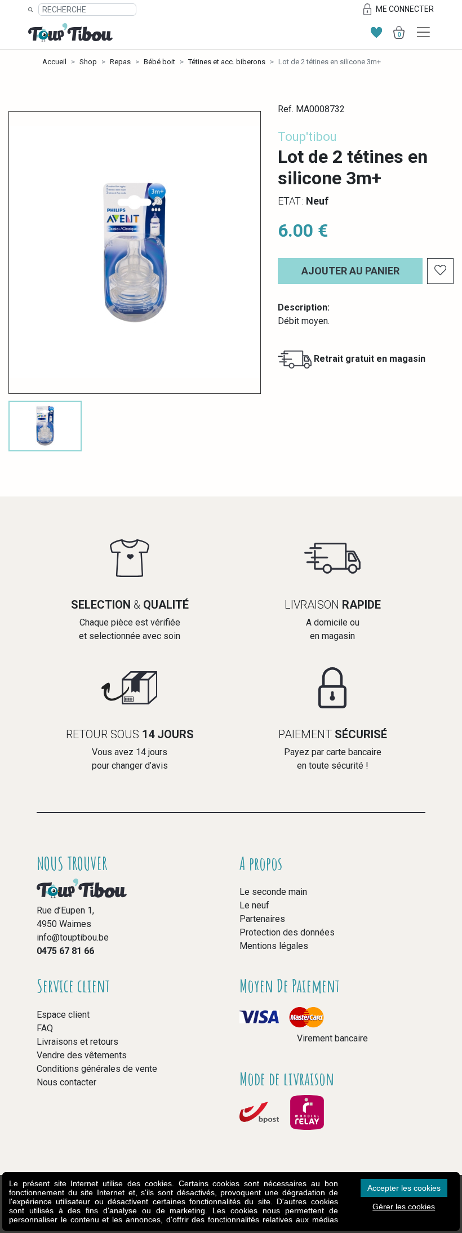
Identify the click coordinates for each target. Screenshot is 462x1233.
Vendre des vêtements (82, 1055)
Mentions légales (273, 946)
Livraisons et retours (77, 1041)
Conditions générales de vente (97, 1068)
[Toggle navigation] (423, 32)
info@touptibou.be (73, 937)
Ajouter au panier (350, 271)
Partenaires (262, 918)
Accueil (54, 61)
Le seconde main (273, 891)
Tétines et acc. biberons (226, 61)
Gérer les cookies (403, 1206)
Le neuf (254, 905)
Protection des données (287, 932)
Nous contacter (66, 1082)
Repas (120, 61)
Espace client (63, 1014)
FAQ (45, 1028)
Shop (88, 61)
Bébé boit (159, 61)
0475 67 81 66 (65, 951)
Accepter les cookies (404, 1187)
